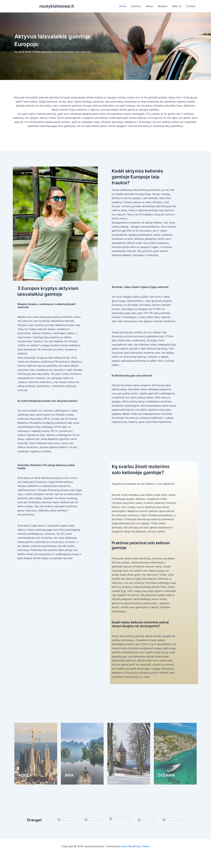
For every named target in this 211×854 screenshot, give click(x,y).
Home (122, 6)
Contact (191, 6)
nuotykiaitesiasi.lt (56, 6)
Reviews (162, 6)
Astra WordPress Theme (135, 846)
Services (136, 6)
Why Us (176, 6)
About (149, 6)
